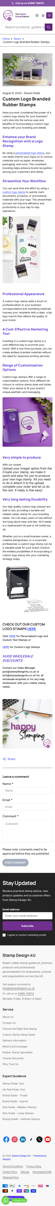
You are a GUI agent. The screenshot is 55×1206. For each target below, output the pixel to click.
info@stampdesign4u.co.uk (19, 988)
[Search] (48, 27)
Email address (11, 909)
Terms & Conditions (13, 1166)
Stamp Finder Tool (13, 1083)
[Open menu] (49, 15)
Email (8, 800)
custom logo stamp (14, 192)
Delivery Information (14, 1040)
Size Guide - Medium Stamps (20, 1107)
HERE (31, 628)
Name (8, 784)
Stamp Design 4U (21, 1155)
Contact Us (9, 1022)
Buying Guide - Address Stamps (21, 1119)
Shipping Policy (11, 1177)
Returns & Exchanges (15, 1046)
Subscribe (27, 925)
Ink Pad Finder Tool (14, 1089)
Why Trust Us (10, 1064)
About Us (8, 1016)
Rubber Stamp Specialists (18, 1052)
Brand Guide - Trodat (15, 1095)
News (17, 38)
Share (11, 759)
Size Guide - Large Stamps (18, 1113)
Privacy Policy (33, 1166)
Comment (11, 816)
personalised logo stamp (29, 152)
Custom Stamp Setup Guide (19, 1034)
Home (6, 38)
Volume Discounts (13, 1058)
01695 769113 (26, 993)
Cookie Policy (10, 1171)
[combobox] (27, 27)
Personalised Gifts (42, 1171)
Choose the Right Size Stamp (20, 1028)
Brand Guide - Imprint (15, 1101)
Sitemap (25, 1171)
